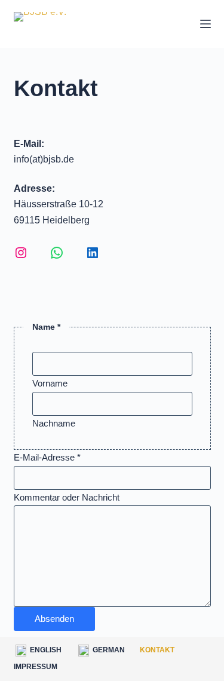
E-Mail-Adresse (47, 457)
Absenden (54, 618)
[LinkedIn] (92, 253)
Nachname (53, 423)
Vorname (49, 383)
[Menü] (205, 24)
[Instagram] (21, 253)
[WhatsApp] (57, 253)
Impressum (35, 666)
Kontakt (157, 650)
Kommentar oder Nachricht (66, 497)
